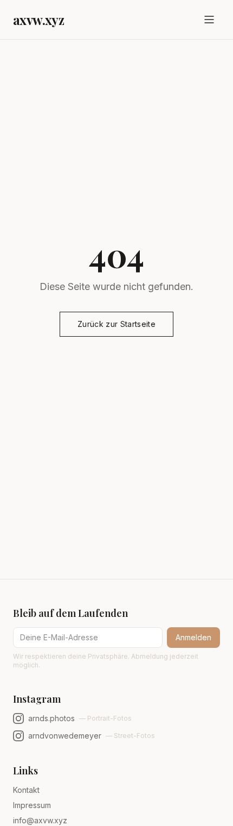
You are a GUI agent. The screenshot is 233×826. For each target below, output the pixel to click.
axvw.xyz (38, 19)
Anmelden (193, 637)
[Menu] (209, 19)
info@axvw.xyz (40, 820)
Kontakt (26, 790)
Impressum (32, 805)
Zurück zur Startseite (116, 324)
